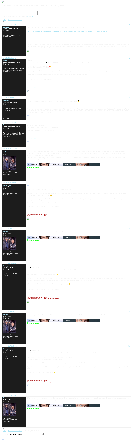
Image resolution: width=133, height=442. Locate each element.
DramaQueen (7, 185)
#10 (129, 346)
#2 (129, 58)
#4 (129, 122)
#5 (129, 148)
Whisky (5, 60)
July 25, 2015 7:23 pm (9, 24)
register (34, 16)
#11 (129, 395)
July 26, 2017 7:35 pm (9, 263)
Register (23, 13)
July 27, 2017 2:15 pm (9, 395)
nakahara (6, 27)
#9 (129, 312)
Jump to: (6, 434)
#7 (129, 229)
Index (4, 13)
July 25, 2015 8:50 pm (9, 98)
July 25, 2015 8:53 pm (9, 122)
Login (31, 13)
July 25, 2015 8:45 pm (9, 58)
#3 (129, 98)
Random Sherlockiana (15, 20)
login (28, 16)
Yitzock (5, 151)
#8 (129, 263)
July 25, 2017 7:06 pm (9, 182)
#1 (129, 24)
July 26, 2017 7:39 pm (9, 312)
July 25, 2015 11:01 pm (10, 148)
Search (14, 13)
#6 (129, 182)
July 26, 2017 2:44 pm (9, 229)
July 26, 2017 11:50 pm (10, 346)
